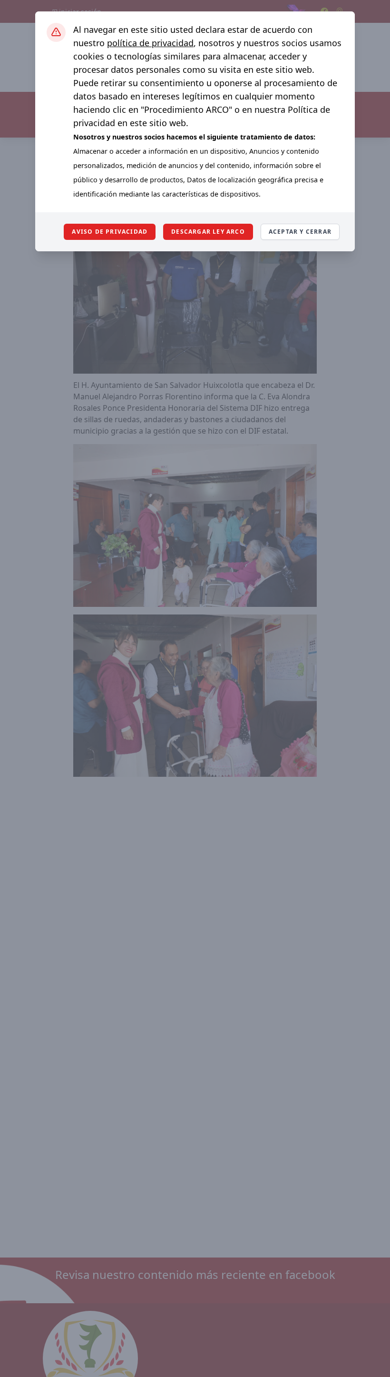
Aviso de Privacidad (109, 232)
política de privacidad (150, 43)
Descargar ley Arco (208, 232)
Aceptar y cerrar (300, 232)
